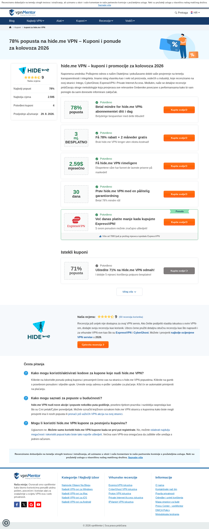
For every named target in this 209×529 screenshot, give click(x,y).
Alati (59, 20)
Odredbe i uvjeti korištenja (169, 497)
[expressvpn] (129, 225)
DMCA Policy (162, 510)
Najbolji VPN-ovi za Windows (77, 489)
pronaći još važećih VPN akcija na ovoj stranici (95, 414)
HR (195, 12)
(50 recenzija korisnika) (131, 317)
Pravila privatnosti (164, 493)
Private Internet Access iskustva (126, 497)
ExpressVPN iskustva (120, 485)
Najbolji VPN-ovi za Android (76, 501)
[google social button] (31, 504)
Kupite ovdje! (178, 110)
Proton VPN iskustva (120, 493)
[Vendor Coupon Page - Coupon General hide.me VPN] (129, 110)
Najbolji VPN (34, 20)
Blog (12, 20)
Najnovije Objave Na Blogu (76, 485)
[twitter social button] (24, 504)
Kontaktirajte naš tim (166, 489)
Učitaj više (128, 292)
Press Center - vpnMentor (169, 505)
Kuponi (80, 20)
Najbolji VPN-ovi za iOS (74, 497)
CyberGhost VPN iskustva (123, 489)
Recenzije (105, 20)
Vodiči (129, 20)
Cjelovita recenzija (92, 344)
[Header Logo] (22, 12)
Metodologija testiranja (167, 514)
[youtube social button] (38, 504)
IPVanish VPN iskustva (121, 501)
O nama (159, 485)
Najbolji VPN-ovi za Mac (75, 493)
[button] (6, 523)
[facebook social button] (17, 504)
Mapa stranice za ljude (167, 501)
